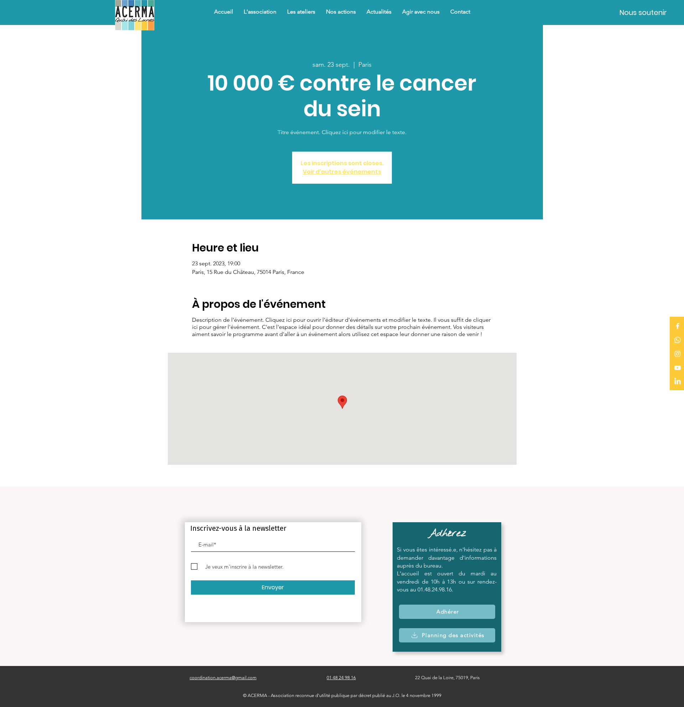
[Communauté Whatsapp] (678, 340)
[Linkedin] (678, 382)
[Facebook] (678, 326)
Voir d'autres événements (342, 172)
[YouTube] (678, 368)
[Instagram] (678, 354)
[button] (341, 12)
